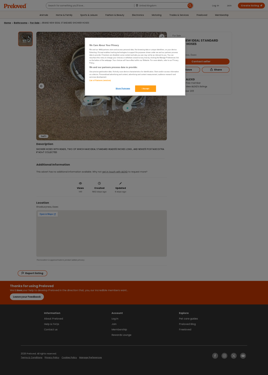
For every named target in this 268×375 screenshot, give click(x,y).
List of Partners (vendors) (100, 80)
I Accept (145, 88)
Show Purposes (123, 88)
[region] (135, 67)
